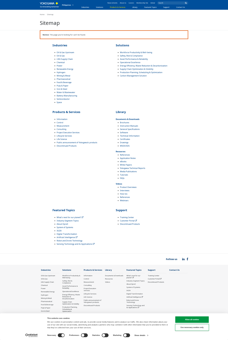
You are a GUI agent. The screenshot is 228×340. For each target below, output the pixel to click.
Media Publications (128, 171)
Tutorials (124, 175)
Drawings (124, 142)
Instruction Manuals (129, 126)
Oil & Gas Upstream (65, 52)
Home (42, 14)
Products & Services (117, 7)
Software (124, 132)
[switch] (84, 335)
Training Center (127, 217)
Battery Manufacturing (67, 95)
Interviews (124, 190)
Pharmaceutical (63, 79)
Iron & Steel (62, 89)
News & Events (112, 3)
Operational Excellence (130, 62)
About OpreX (62, 224)
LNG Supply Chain (65, 59)
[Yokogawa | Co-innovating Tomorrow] (50, 5)
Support (166, 7)
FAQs (122, 178)
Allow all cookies (192, 319)
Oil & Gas (61, 55)
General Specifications (130, 129)
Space (59, 102)
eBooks (123, 161)
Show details (139, 335)
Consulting (61, 129)
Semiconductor (63, 99)
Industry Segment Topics (68, 220)
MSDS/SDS (125, 146)
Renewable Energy (65, 69)
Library (134, 7)
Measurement (63, 126)
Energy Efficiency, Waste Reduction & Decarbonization (143, 65)
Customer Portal (127, 220)
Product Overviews (128, 187)
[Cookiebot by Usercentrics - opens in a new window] (31, 335)
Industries (85, 7)
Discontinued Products (67, 146)
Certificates (125, 139)
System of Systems (65, 227)
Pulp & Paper (62, 85)
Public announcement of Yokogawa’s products (77, 142)
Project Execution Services (68, 132)
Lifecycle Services (64, 136)
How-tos (123, 194)
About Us (123, 3)
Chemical (61, 62)
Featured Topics (150, 7)
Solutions (99, 7)
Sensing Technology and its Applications (75, 244)
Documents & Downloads (127, 119)
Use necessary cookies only (192, 327)
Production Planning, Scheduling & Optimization (141, 72)
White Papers (126, 165)
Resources (120, 151)
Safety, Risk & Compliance (131, 55)
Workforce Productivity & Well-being (136, 52)
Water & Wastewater (66, 92)
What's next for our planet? (69, 217)
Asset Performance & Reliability (134, 59)
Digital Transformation (67, 234)
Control (60, 122)
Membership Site (142, 3)
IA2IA (59, 230)
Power (59, 65)
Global (152, 3)
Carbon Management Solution (133, 75)
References (125, 155)
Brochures (124, 122)
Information (62, 119)
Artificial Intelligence (66, 237)
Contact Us (180, 7)
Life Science (62, 139)
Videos (119, 184)
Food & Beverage (64, 82)
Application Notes (128, 158)
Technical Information (130, 136)
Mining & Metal (63, 75)
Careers (131, 3)
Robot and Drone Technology (69, 240)
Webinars (124, 200)
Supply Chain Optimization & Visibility (136, 69)
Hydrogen (61, 72)
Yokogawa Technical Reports (132, 168)
